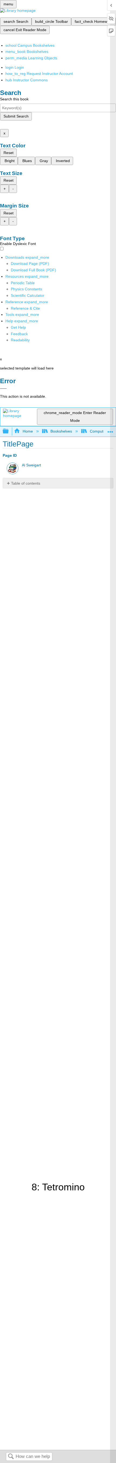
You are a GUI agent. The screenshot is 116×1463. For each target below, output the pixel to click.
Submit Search (16, 116)
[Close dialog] (3, 388)
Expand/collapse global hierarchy (9, 431)
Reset (8, 153)
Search (11, 1457)
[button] (19, 334)
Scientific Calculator (27, 295)
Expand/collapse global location (110, 429)
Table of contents (25, 483)
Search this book (14, 99)
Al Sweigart (31, 465)
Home (28, 431)
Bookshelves (61, 431)
